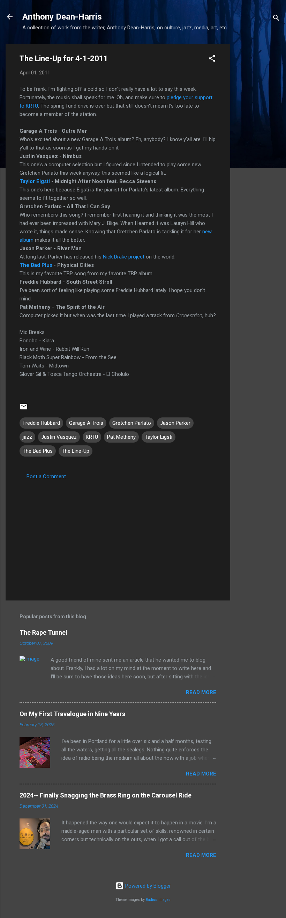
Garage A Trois (86, 423)
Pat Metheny (121, 437)
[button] (212, 59)
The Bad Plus (36, 265)
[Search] (276, 19)
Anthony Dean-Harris (62, 17)
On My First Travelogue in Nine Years (72, 713)
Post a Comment (46, 476)
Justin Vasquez (59, 437)
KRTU (92, 437)
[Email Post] (24, 409)
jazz (27, 437)
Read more (201, 692)
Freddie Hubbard (41, 423)
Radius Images (158, 899)
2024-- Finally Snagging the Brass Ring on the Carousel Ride (105, 795)
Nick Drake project (123, 257)
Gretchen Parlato (131, 423)
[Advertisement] (258, 148)
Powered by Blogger (147, 886)
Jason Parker (175, 423)
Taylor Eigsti (35, 181)
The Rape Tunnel (43, 632)
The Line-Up (75, 451)
